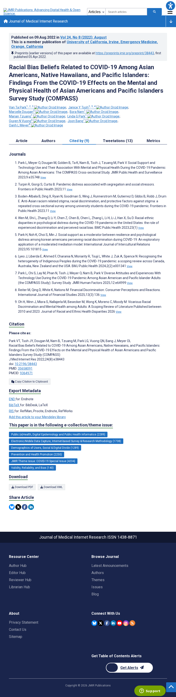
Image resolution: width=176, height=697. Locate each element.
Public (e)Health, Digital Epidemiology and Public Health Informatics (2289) (58, 434)
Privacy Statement (23, 622)
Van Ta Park (21, 107)
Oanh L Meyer (19, 125)
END (12, 399)
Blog (95, 594)
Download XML (53, 487)
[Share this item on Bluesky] (12, 507)
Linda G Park (77, 116)
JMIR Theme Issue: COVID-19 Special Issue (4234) (43, 461)
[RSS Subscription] (132, 623)
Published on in (59, 37)
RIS (11, 411)
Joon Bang (76, 121)
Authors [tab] (48, 141)
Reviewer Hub (20, 580)
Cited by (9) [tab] (79, 141)
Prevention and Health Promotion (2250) (36, 454)
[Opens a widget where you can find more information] (150, 691)
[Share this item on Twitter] (18, 507)
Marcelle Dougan (22, 112)
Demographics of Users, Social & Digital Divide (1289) (45, 447)
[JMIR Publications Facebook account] (107, 623)
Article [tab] (22, 141)
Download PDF (23, 487)
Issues (97, 587)
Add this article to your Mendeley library (37, 417)
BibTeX (14, 405)
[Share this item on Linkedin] (31, 507)
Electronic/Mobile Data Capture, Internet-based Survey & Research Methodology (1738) (66, 441)
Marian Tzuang (21, 116)
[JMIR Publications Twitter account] (101, 623)
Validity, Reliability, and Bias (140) (32, 467)
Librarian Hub (19, 587)
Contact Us (17, 629)
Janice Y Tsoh (82, 107)
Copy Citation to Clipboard (31, 381)
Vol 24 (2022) (83, 37)
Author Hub (18, 565)
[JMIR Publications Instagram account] (126, 623)
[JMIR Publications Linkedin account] (113, 623)
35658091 (25, 368)
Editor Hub (17, 573)
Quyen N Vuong (21, 121)
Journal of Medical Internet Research (38, 21)
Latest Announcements (109, 565)
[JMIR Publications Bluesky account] (94, 623)
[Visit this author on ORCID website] (50, 107)
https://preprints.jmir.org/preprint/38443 (125, 53)
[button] (170, 5)
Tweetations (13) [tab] (118, 141)
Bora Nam (78, 112)
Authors (97, 573)
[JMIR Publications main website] (42, 11)
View (43, 177)
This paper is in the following (61, 425)
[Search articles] (154, 11)
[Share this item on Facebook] (25, 507)
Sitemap (15, 636)
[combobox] (126, 11)
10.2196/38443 (26, 364)
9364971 (26, 373)
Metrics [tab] (153, 141)
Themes (97, 580)
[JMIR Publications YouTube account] (119, 623)
